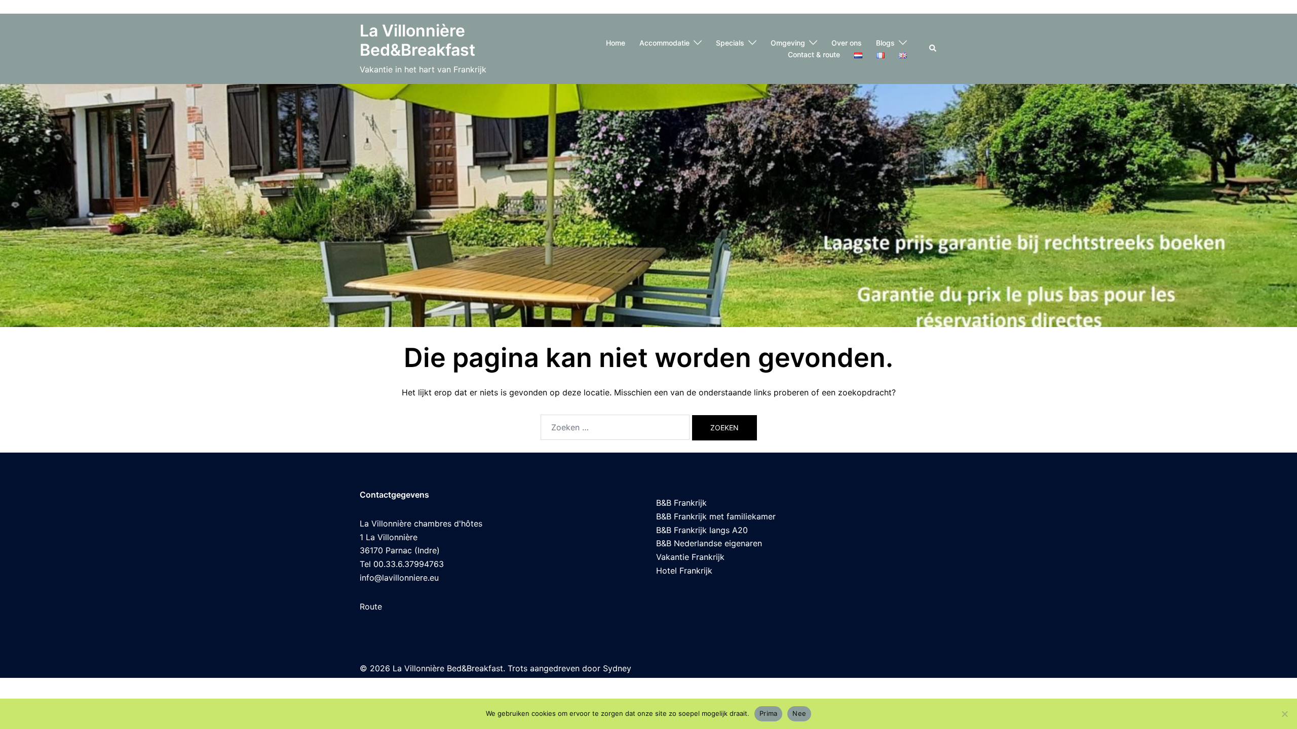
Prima (768, 713)
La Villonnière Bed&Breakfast (417, 40)
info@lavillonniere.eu (399, 578)
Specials (730, 42)
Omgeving (788, 42)
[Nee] (1284, 714)
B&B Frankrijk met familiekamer (716, 516)
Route (371, 606)
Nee (799, 713)
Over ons (846, 42)
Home (615, 42)
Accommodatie (664, 42)
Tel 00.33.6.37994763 (402, 564)
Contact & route (814, 54)
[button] (933, 49)
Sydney (617, 668)
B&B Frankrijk (681, 503)
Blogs (885, 42)
